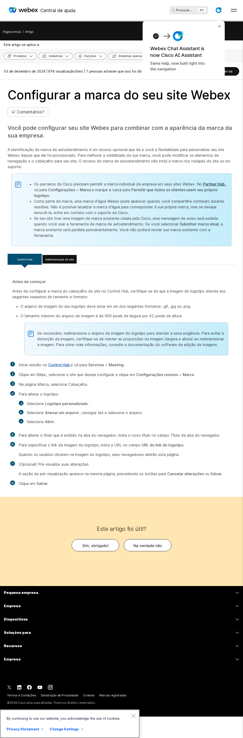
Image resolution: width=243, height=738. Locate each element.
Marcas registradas (112, 695)
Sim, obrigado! (95, 545)
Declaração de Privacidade (59, 695)
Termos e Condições (21, 695)
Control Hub (25, 259)
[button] (218, 10)
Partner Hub (214, 184)
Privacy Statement (23, 729)
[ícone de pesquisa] (173, 10)
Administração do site (59, 259)
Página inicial (12, 32)
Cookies (89, 695)
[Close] (133, 715)
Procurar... (184, 10)
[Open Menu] (233, 10)
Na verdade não (147, 545)
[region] (70, 723)
